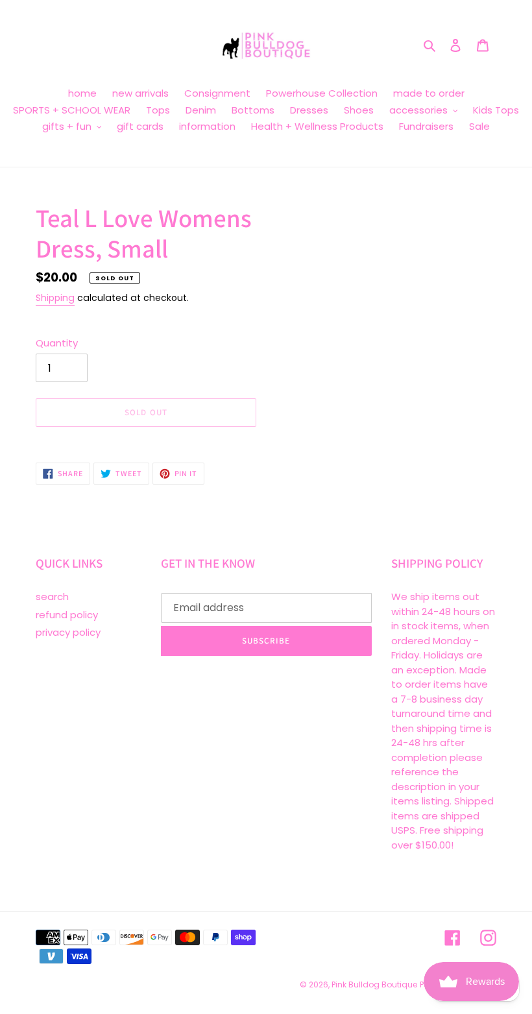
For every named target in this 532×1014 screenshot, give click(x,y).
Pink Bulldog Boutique (374, 984)
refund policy (67, 615)
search (52, 596)
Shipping (55, 297)
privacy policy (68, 632)
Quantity (57, 343)
